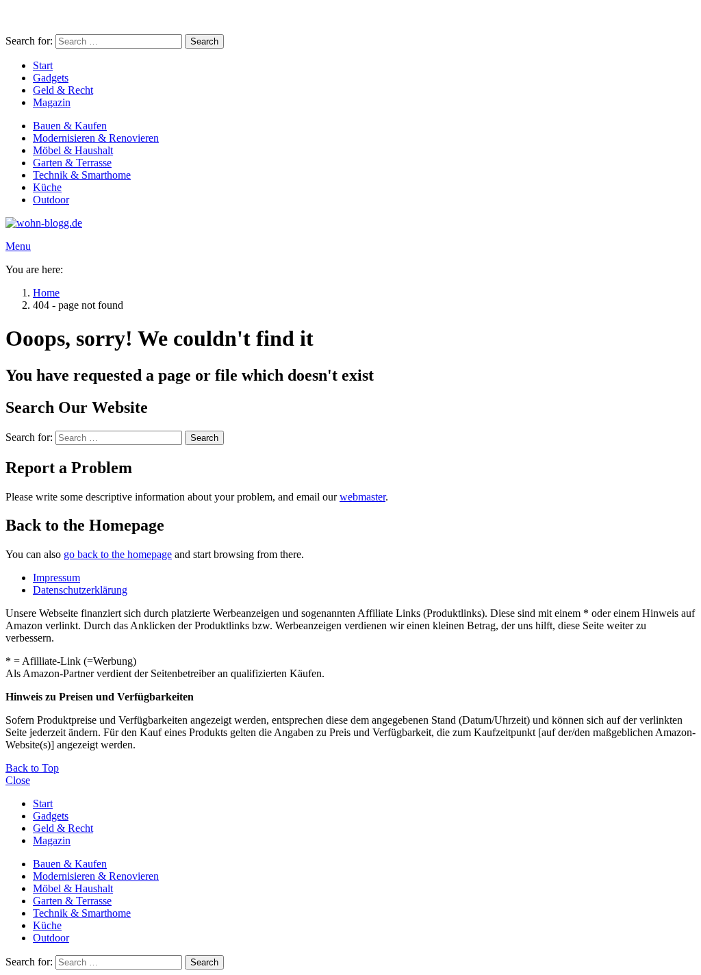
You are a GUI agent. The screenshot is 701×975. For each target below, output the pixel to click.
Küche (47, 187)
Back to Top (32, 768)
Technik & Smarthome (82, 175)
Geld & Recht (63, 90)
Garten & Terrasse (72, 162)
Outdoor (51, 199)
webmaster (362, 497)
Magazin (52, 102)
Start (43, 65)
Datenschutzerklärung (80, 590)
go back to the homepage (118, 554)
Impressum (56, 577)
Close (17, 780)
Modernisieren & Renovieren (96, 138)
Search (204, 41)
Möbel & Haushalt (73, 150)
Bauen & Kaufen (70, 125)
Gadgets (50, 78)
